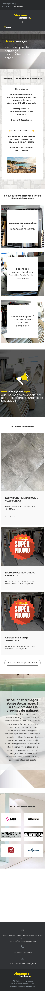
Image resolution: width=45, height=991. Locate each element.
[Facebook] (22, 22)
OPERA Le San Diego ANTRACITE (16, 639)
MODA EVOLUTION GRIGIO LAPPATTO (20, 574)
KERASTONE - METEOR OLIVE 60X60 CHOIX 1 (21, 499)
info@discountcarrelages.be (25, 963)
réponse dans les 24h (23, 226)
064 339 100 (18, 6)
